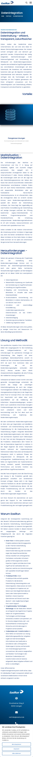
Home (2, 16)
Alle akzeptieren (16, 744)
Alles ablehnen (16, 753)
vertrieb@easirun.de (16, 717)
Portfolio (8, 16)
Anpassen (16, 749)
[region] (16, 740)
